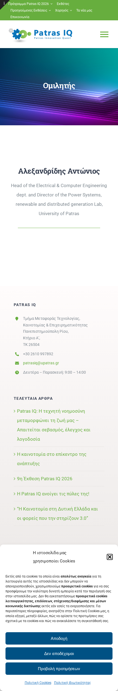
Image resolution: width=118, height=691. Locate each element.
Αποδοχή (59, 638)
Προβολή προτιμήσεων (59, 668)
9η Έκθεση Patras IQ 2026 (44, 478)
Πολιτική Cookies (38, 683)
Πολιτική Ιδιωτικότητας (72, 683)
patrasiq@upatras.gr (41, 363)
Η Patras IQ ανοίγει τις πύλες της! (53, 493)
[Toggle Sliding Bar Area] (5, 5)
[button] (110, 557)
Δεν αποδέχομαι (59, 653)
